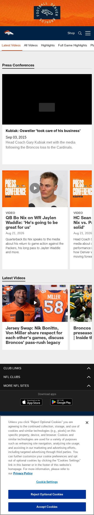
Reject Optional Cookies (47, 494)
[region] (47, 467)
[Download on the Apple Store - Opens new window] (31, 402)
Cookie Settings (47, 482)
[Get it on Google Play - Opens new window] (61, 404)
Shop (71, 33)
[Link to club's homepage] (8, 31)
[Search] (80, 33)
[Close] (87, 427)
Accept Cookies (47, 506)
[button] (47, 107)
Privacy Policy (56, 473)
